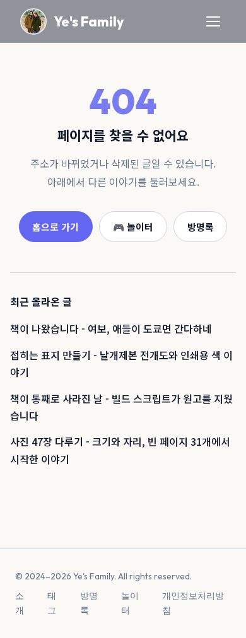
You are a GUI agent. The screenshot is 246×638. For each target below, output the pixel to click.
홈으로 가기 (55, 226)
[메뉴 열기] (213, 21)
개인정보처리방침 (193, 603)
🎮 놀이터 (133, 226)
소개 (19, 603)
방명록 (200, 226)
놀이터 (130, 603)
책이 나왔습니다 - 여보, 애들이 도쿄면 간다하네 (111, 328)
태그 (51, 603)
